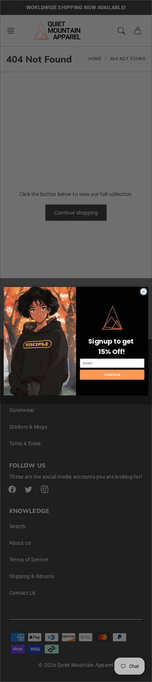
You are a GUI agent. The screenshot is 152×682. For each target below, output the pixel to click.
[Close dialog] (143, 291)
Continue (112, 374)
